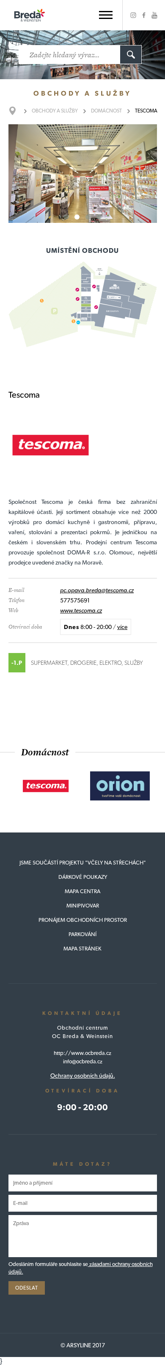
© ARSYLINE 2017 (82, 1345)
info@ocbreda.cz (82, 1061)
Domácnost (106, 111)
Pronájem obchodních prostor (82, 920)
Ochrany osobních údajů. (82, 1075)
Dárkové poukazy (82, 877)
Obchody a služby (55, 111)
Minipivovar (82, 905)
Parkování (82, 934)
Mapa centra (82, 891)
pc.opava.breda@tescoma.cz (97, 590)
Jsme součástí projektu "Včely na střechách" (82, 862)
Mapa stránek (82, 948)
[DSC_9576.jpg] (82, 173)
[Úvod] (16, 111)
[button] (105, 15)
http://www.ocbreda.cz (82, 1053)
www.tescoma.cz (81, 610)
